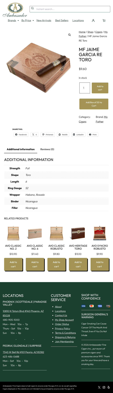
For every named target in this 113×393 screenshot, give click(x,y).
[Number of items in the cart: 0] (104, 20)
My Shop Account (64, 319)
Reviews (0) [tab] (47, 149)
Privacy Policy (62, 328)
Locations (78, 20)
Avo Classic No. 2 (13, 247)
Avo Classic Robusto (56, 247)
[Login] (93, 20)
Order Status (62, 324)
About (58, 306)
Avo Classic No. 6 (35, 247)
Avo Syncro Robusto (100, 247)
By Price (26, 20)
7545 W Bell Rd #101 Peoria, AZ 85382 (23, 352)
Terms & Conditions (65, 332)
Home (82, 31)
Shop (90, 31)
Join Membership (64, 341)
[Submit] (33, 8)
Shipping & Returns (65, 337)
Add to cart (100, 88)
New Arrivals (44, 20)
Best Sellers (61, 20)
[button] (69, 34)
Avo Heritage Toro (78, 247)
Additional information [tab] (21, 149)
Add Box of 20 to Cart (94, 104)
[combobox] (70, 9)
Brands (12, 20)
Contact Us (61, 315)
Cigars (98, 31)
